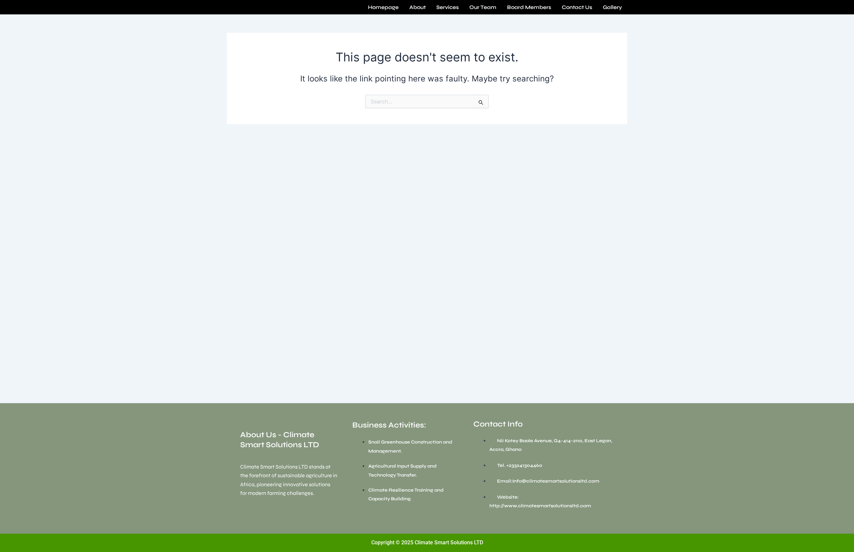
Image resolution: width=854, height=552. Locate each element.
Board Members (529, 7)
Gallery (612, 7)
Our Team (482, 7)
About (417, 7)
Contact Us (577, 7)
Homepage (383, 7)
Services (447, 7)
